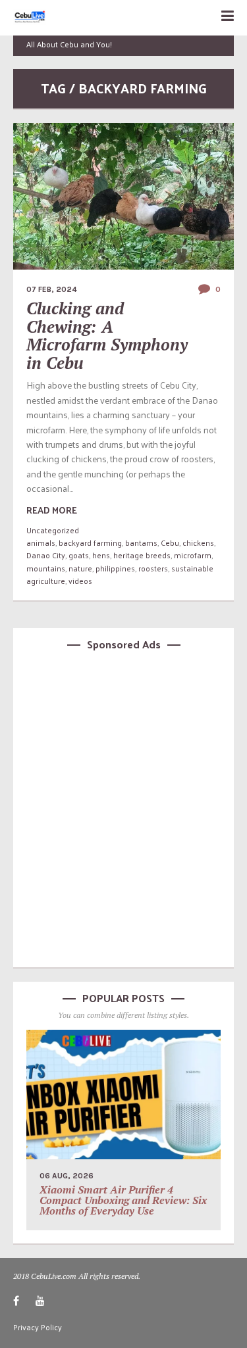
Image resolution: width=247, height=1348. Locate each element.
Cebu (170, 542)
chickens (198, 542)
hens (101, 555)
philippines (115, 568)
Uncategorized (52, 530)
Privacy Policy (37, 1327)
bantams (141, 542)
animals (40, 542)
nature (80, 568)
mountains (45, 568)
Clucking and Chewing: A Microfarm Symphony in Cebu (107, 335)
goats (79, 555)
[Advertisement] (123, 807)
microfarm (192, 555)
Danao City (45, 555)
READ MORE (51, 510)
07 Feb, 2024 (51, 289)
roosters (153, 568)
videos (80, 580)
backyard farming (90, 542)
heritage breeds (142, 555)
